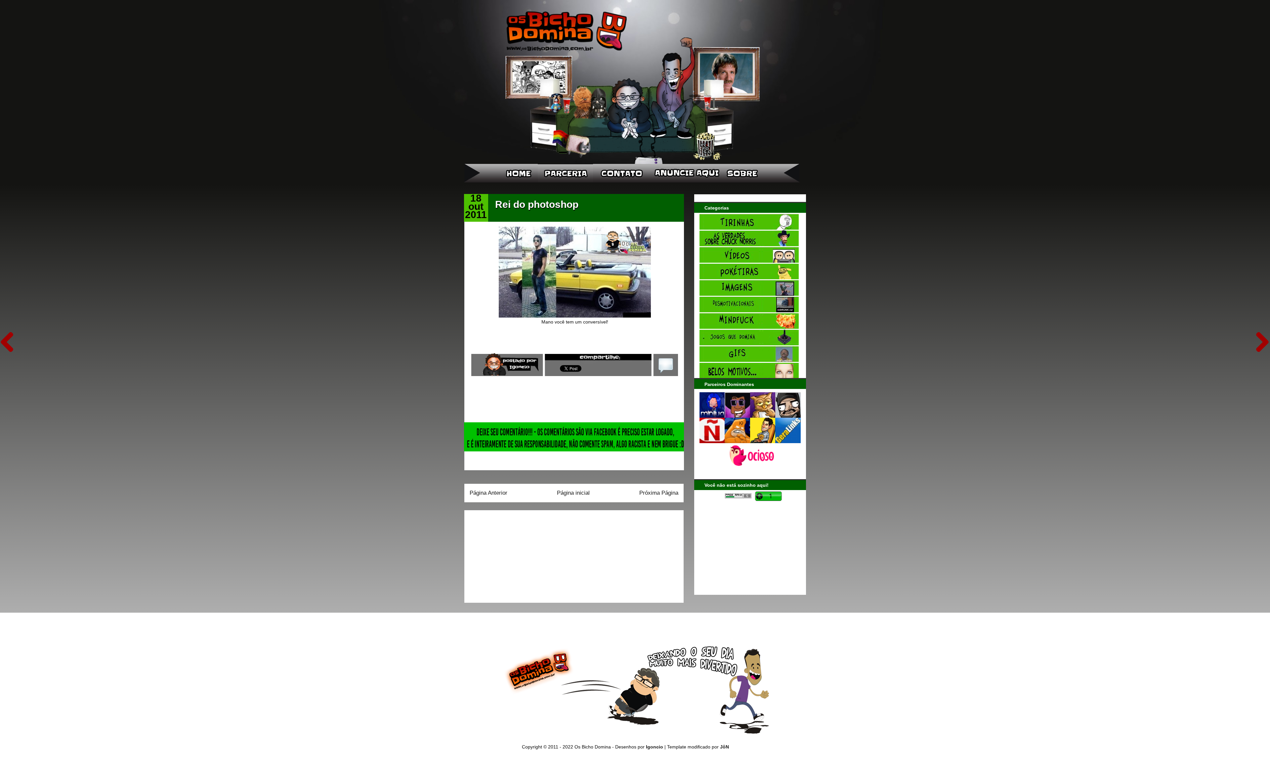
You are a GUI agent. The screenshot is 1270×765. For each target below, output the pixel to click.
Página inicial (573, 493)
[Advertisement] (511, 554)
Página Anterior (488, 493)
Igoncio (654, 746)
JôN (724, 746)
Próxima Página (658, 493)
